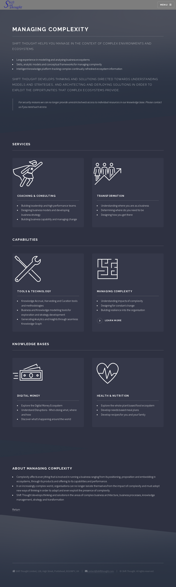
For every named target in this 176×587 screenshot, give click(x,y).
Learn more (113, 320)
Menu (164, 4)
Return (16, 509)
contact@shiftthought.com (100, 571)
